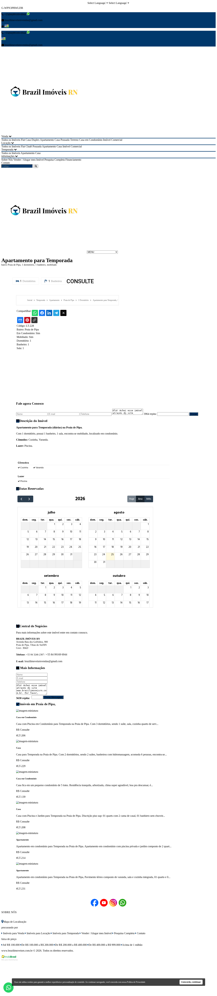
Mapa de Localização (14, 921)
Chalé (29, 146)
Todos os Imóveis (10, 139)
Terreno (74, 139)
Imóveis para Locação (38, 933)
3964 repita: (150, 413)
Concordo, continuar (191, 982)
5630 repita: (23, 698)
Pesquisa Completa (54, 159)
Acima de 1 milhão (132, 944)
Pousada (65, 139)
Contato (5, 162)
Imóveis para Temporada (65, 933)
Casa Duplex (33, 139)
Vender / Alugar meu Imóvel (28, 159)
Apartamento (47, 139)
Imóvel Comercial (112, 139)
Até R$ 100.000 (11, 944)
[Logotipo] (43, 251)
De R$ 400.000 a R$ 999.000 (104, 944)
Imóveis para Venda (13, 933)
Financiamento (73, 159)
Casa (57, 139)
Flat (23, 139)
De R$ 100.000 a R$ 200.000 (37, 944)
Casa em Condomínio (90, 139)
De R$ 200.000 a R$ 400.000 (71, 944)
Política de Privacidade (136, 982)
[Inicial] (43, 133)
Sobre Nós (7, 159)
